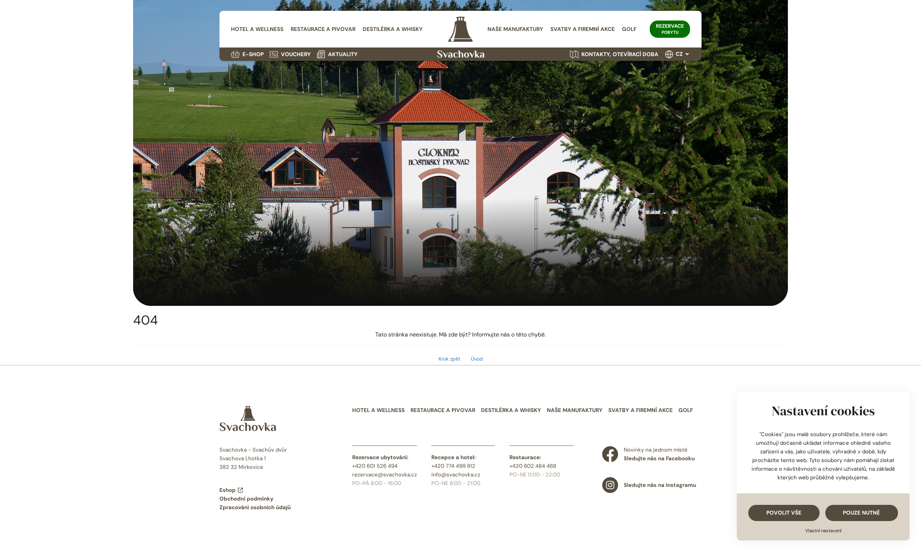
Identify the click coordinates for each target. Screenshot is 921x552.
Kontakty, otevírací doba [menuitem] (619, 54)
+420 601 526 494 (375, 466)
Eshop (227, 490)
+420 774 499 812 (453, 466)
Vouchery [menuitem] (296, 54)
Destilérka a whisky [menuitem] (393, 29)
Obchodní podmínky (246, 498)
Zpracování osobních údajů (255, 507)
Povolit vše (784, 512)
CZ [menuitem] (679, 54)
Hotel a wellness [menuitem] (257, 29)
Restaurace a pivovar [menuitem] (323, 29)
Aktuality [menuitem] (343, 54)
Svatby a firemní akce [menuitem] (582, 29)
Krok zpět (449, 359)
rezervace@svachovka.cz (384, 474)
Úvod (477, 359)
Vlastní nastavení (823, 531)
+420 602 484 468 (532, 466)
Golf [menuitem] (629, 29)
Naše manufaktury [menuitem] (515, 29)
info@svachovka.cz (455, 474)
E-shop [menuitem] (253, 54)
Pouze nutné (861, 512)
